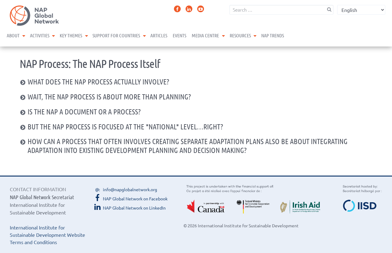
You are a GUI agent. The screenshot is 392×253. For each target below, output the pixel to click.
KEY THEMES (71, 35)
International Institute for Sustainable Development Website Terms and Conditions (47, 234)
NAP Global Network (34, 15)
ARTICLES (158, 35)
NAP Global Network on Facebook (135, 198)
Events (179, 35)
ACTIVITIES (39, 35)
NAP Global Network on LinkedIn (134, 207)
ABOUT (13, 35)
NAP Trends (272, 35)
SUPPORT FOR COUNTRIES (116, 35)
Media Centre (205, 35)
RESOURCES (240, 35)
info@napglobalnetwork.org (130, 189)
